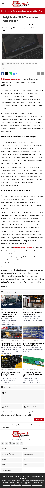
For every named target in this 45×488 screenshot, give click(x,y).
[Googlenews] (21, 443)
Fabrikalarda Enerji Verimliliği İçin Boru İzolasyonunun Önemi (11, 344)
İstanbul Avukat (6, 480)
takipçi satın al (27, 483)
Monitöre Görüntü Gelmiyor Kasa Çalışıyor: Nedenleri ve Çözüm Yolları (32, 374)
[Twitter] (6, 443)
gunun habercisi (37, 485)
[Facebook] (2, 443)
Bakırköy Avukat (16, 485)
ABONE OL (19, 74)
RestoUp (36, 483)
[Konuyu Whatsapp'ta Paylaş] (10, 73)
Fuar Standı (25, 480)
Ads (2, 310)
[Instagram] (10, 443)
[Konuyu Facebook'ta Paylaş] (2, 73)
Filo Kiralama (26, 485)
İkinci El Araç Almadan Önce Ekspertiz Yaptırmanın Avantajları (10, 374)
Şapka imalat (16, 480)
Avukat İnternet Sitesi (13, 287)
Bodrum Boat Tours (15, 483)
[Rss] (17, 443)
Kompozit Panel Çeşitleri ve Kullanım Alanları (32, 313)
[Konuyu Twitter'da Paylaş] (6, 73)
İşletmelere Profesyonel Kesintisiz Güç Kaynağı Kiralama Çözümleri (9, 314)
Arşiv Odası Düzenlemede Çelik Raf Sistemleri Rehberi (33, 344)
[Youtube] (13, 443)
